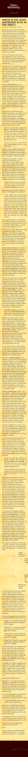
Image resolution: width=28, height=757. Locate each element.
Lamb (16, 268)
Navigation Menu (14, 12)
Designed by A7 (15, 749)
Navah (10, 27)
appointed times (6, 328)
